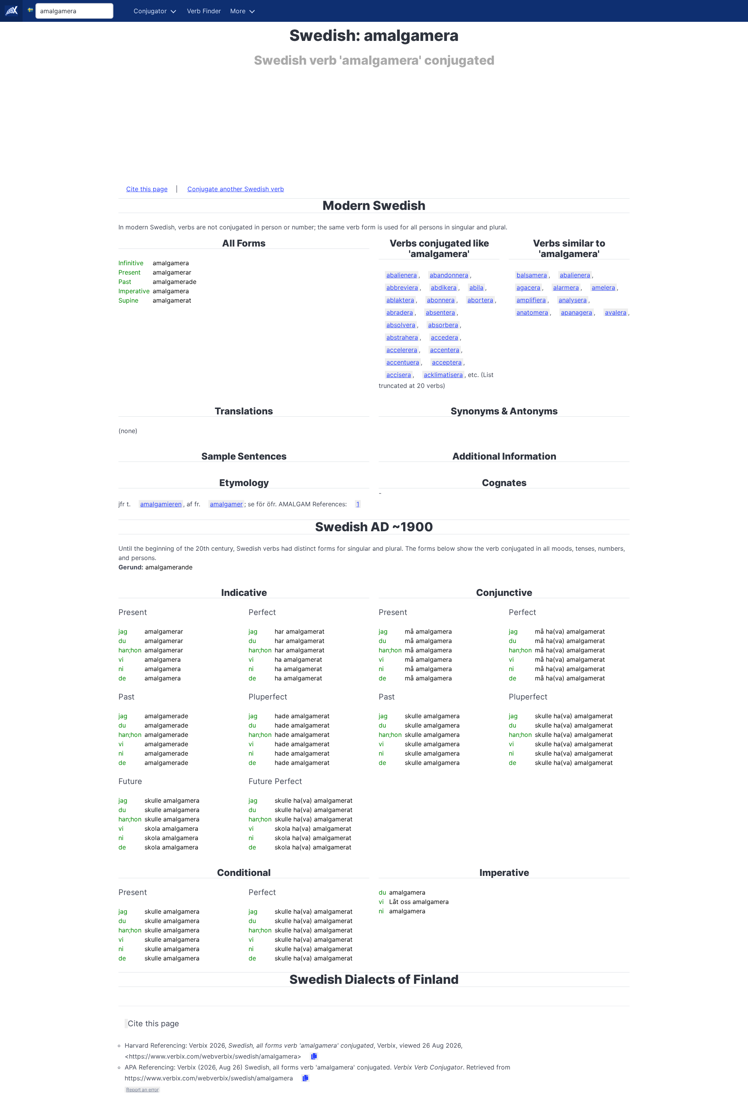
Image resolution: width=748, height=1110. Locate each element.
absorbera (443, 325)
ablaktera (400, 300)
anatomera (532, 312)
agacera (528, 287)
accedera (444, 337)
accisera (398, 375)
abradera (399, 312)
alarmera (566, 287)
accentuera (402, 362)
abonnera (441, 300)
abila (476, 287)
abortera (480, 300)
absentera (440, 312)
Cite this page (147, 189)
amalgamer (226, 504)
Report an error (142, 1089)
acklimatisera (443, 375)
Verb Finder (204, 11)
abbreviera (402, 287)
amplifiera (531, 300)
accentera (444, 350)
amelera (603, 287)
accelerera (401, 350)
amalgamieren (161, 504)
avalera (615, 312)
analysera (573, 300)
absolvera (400, 325)
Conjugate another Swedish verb (235, 189)
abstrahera (402, 337)
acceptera (447, 362)
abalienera (401, 275)
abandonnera (449, 275)
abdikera (444, 287)
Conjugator (150, 11)
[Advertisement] (352, 121)
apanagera (576, 312)
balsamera (532, 275)
